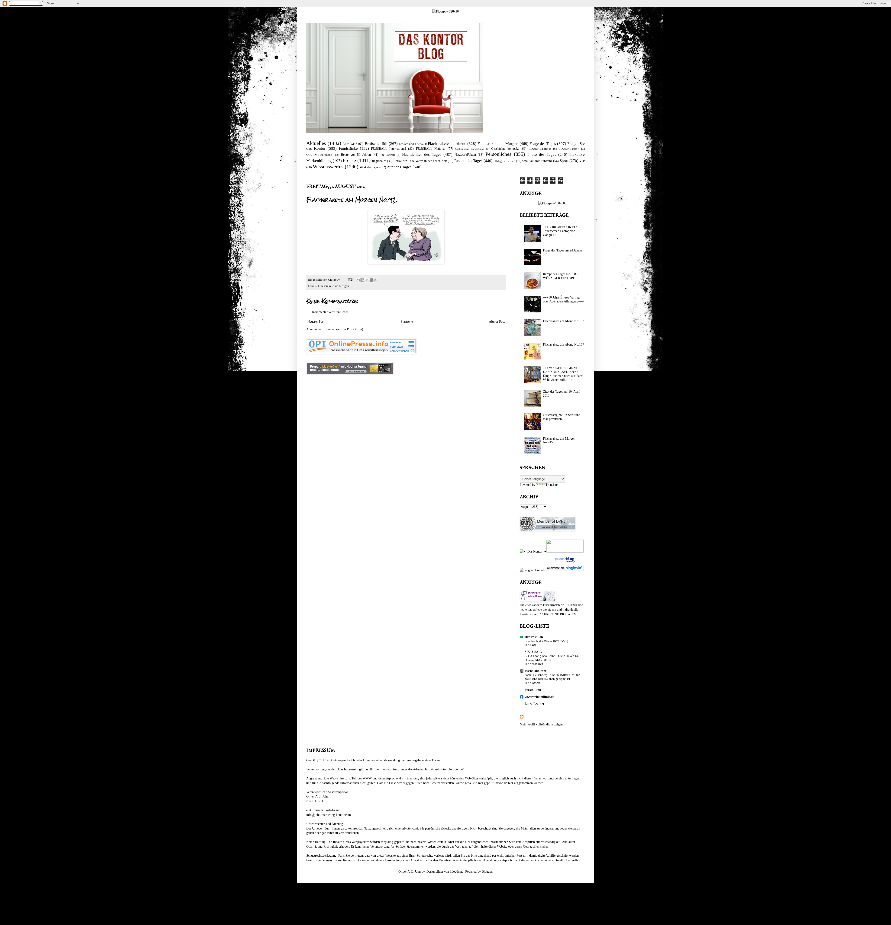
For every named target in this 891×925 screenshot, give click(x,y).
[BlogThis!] (362, 280)
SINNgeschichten (504, 161)
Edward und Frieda (411, 144)
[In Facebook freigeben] (371, 280)
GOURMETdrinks (540, 148)
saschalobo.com (535, 671)
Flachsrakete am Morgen (498, 143)
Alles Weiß (349, 144)
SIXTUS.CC (533, 652)
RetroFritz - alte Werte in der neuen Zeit (420, 161)
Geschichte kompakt (505, 148)
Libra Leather (534, 704)
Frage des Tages (542, 143)
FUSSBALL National (431, 148)
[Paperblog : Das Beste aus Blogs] (564, 562)
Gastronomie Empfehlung (469, 148)
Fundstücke (348, 148)
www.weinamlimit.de (539, 697)
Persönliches (498, 154)
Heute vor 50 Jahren (356, 154)
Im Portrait (388, 154)
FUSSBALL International (388, 148)
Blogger (487, 871)
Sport (564, 161)
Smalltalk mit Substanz (537, 161)
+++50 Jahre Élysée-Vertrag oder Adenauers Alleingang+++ (563, 299)
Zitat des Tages (399, 167)
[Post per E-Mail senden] (350, 279)
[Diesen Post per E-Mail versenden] (358, 280)
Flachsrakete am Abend (447, 143)
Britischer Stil (376, 143)
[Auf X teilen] (367, 280)
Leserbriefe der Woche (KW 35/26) (546, 641)
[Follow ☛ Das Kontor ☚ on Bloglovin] (564, 570)
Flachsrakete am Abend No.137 (563, 321)
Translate (552, 484)
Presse (349, 160)
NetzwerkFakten (465, 154)
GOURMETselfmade (319, 154)
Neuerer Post (315, 321)
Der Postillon (534, 637)
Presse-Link (533, 690)
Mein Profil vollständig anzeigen (541, 724)
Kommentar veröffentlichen (330, 312)
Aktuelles (316, 143)
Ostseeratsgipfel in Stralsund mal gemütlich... (561, 417)
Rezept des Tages (468, 161)
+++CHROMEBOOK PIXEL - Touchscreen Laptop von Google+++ (563, 231)
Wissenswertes (328, 166)
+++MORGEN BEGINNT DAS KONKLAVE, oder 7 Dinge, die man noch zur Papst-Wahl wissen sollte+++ (563, 373)
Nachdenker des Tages (421, 154)
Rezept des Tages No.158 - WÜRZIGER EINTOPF (560, 276)
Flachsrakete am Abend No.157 (563, 344)
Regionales (379, 161)
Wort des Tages (370, 167)
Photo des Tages (541, 154)
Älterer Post (497, 321)
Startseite (407, 321)
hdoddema (456, 871)
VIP (582, 161)
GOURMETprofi (568, 148)
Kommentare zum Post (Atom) (343, 329)
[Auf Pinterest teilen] (376, 280)
